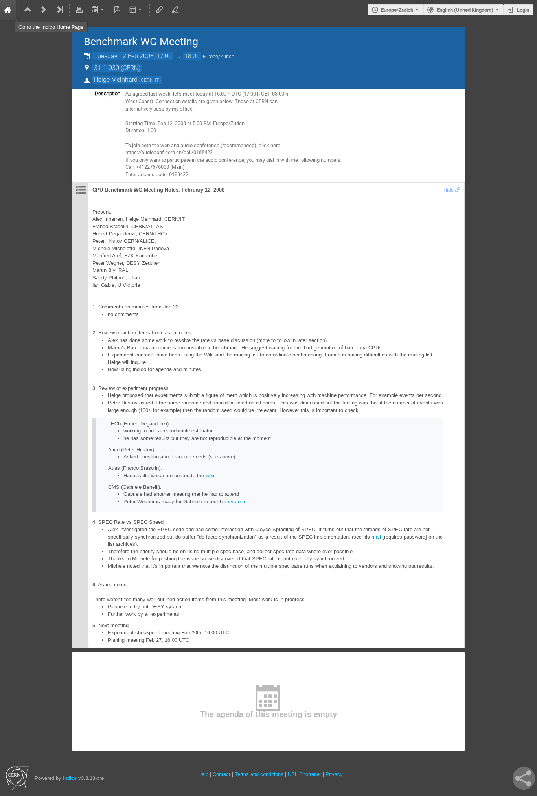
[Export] (98, 10)
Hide (448, 190)
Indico (70, 778)
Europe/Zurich (397, 9)
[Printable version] (79, 10)
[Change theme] (136, 10)
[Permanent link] (457, 190)
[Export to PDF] (117, 10)
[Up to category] (28, 10)
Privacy (334, 774)
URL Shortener (304, 774)
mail (376, 537)
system (236, 501)
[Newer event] (43, 10)
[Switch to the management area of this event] (175, 10)
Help (203, 774)
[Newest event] (59, 10)
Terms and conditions (259, 774)
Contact (221, 774)
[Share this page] (524, 778)
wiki (210, 475)
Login (523, 9)
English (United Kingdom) (465, 9)
